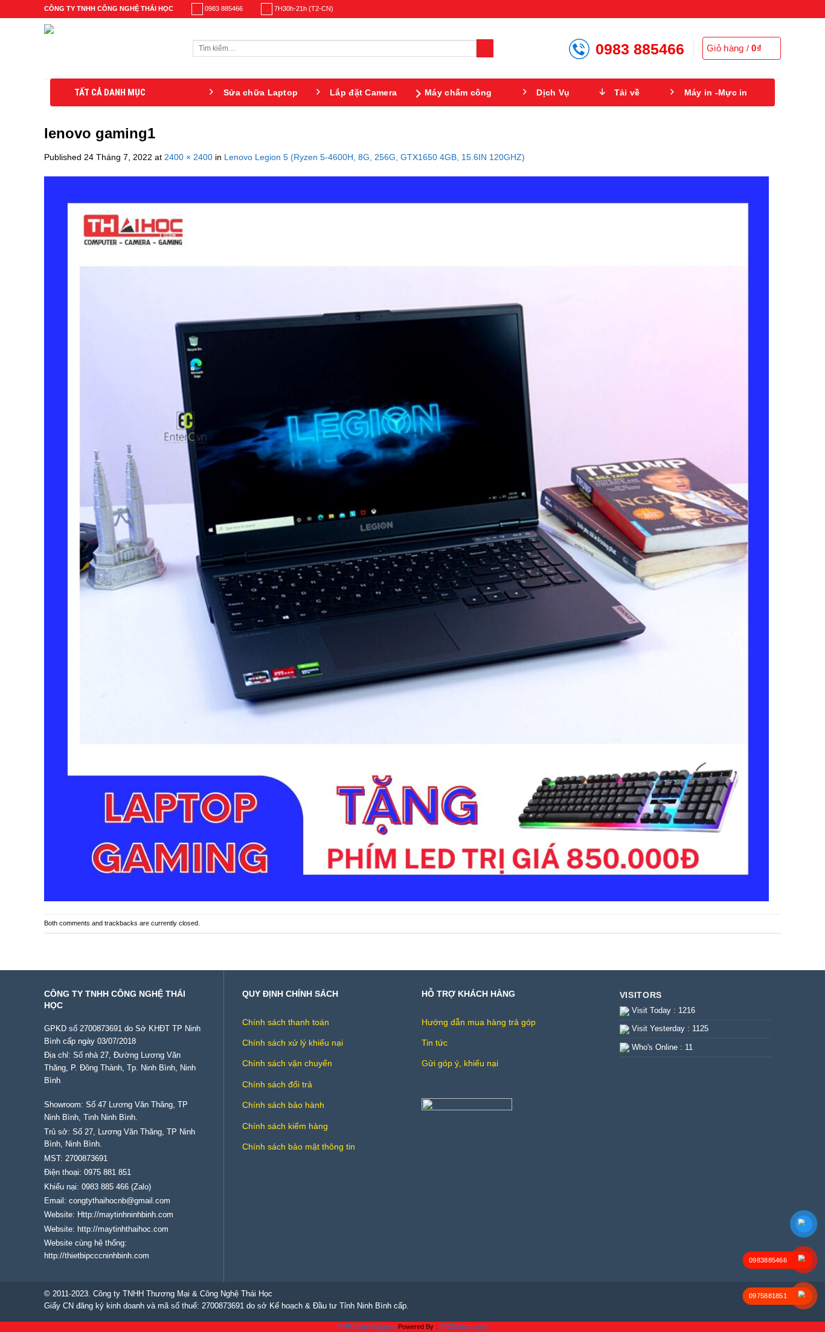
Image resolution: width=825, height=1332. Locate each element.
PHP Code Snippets (367, 1326)
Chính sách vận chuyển (287, 1063)
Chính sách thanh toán (285, 1022)
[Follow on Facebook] (745, 9)
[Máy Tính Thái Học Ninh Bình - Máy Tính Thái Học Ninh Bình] (109, 48)
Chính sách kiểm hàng (285, 1126)
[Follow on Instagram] (756, 9)
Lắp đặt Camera (363, 92)
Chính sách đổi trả (277, 1084)
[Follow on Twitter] (766, 9)
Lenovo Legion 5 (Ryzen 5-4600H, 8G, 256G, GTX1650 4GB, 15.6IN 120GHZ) (374, 157)
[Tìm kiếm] (485, 48)
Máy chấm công (458, 92)
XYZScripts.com (463, 1326)
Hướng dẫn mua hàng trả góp (479, 1022)
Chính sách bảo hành (283, 1105)
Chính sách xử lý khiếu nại (292, 1042)
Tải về (627, 92)
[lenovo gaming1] (406, 538)
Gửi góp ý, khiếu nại (460, 1063)
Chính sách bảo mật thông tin (298, 1146)
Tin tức (435, 1042)
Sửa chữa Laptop (260, 92)
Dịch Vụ (553, 92)
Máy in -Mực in (716, 92)
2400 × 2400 (188, 157)
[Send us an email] (775, 9)
